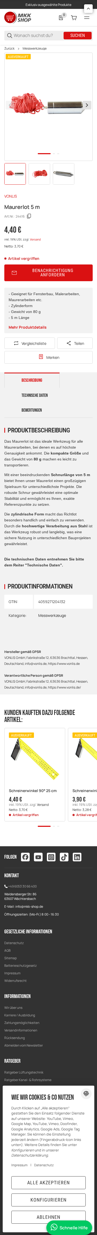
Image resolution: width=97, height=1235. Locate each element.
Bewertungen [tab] (32, 410)
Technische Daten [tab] (35, 395)
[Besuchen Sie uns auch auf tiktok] (64, 857)
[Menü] (87, 18)
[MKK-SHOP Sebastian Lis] (17, 17)
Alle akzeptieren (48, 1182)
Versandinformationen (20, 1030)
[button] (35, 758)
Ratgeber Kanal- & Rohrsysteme (27, 1080)
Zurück (9, 48)
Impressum (12, 973)
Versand (35, 239)
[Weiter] (87, 105)
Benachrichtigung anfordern (52, 272)
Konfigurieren (48, 1200)
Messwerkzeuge (35, 48)
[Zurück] (10, 105)
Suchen (77, 35)
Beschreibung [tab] (32, 380)
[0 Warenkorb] (74, 18)
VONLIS (10, 196)
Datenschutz (14, 943)
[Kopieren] (29, 216)
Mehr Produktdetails (28, 327)
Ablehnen (48, 1217)
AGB (7, 950)
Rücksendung (14, 1038)
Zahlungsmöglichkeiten (21, 1022)
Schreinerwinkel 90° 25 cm (33, 791)
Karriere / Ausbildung (19, 1015)
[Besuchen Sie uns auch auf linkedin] (77, 857)
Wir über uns (13, 1007)
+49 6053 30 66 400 (22, 886)
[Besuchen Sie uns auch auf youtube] (38, 857)
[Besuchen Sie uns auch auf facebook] (25, 857)
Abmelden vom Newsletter (23, 1045)
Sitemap (10, 958)
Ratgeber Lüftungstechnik (23, 1072)
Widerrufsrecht (15, 980)
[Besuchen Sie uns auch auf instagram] (51, 857)
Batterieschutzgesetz (20, 965)
